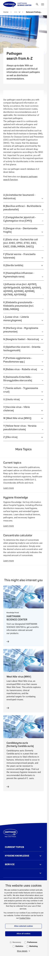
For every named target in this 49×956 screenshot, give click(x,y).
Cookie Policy (24, 918)
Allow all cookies (23, 934)
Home (5, 12)
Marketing (33, 946)
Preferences (32, 942)
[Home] (17, 4)
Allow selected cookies (23, 926)
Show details (22, 951)
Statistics (19, 946)
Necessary (17, 942)
